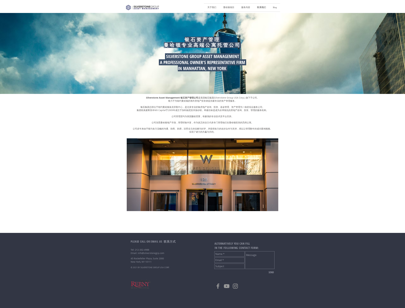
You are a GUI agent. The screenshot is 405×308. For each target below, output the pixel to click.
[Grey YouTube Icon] (226, 286)
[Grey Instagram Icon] (235, 286)
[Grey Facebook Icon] (218, 286)
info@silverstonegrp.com (151, 253)
